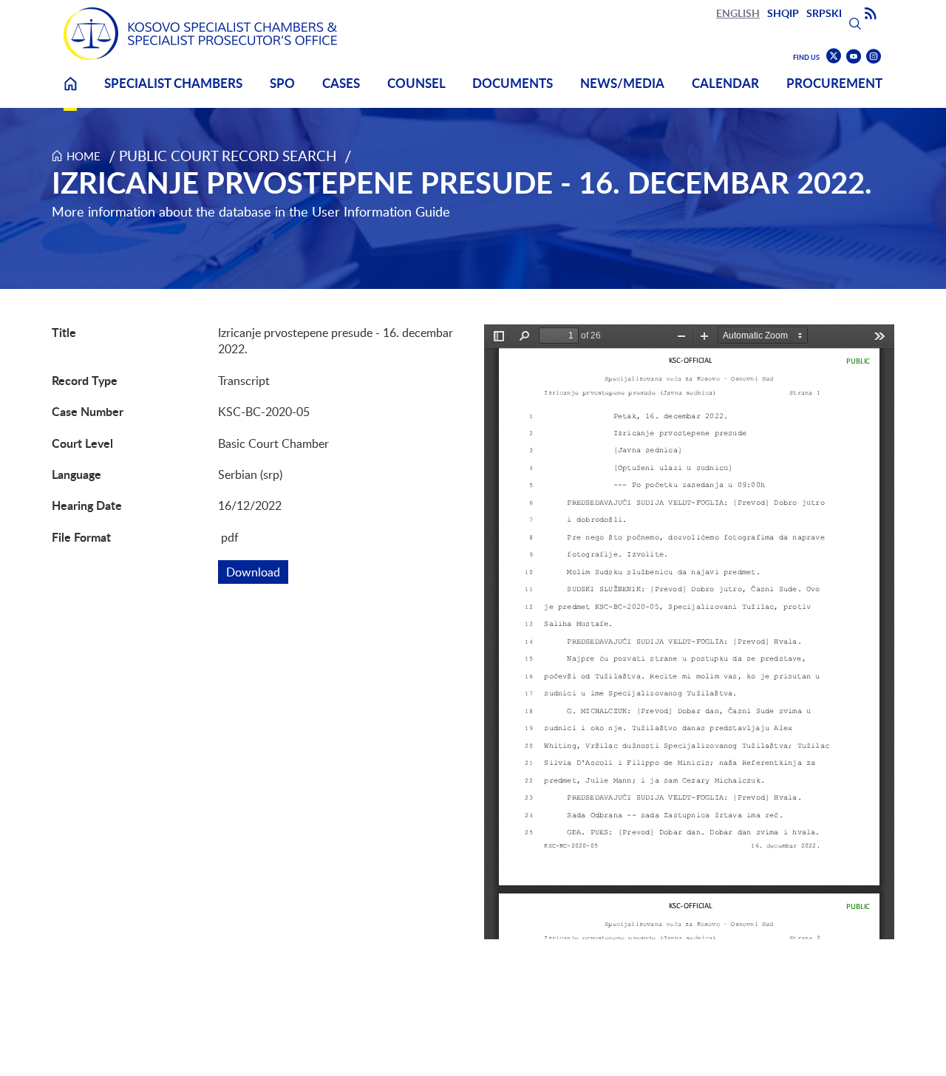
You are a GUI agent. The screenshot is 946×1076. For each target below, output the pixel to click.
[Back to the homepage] (200, 33)
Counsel (416, 83)
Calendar (725, 83)
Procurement (834, 83)
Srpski (824, 13)
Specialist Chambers (173, 83)
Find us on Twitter (833, 56)
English (738, 13)
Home (70, 93)
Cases (341, 83)
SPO (282, 83)
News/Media (622, 83)
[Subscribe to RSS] (871, 14)
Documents (512, 83)
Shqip (783, 13)
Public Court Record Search (228, 155)
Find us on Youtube (853, 56)
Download (257, 572)
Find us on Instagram (873, 56)
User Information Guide (381, 211)
